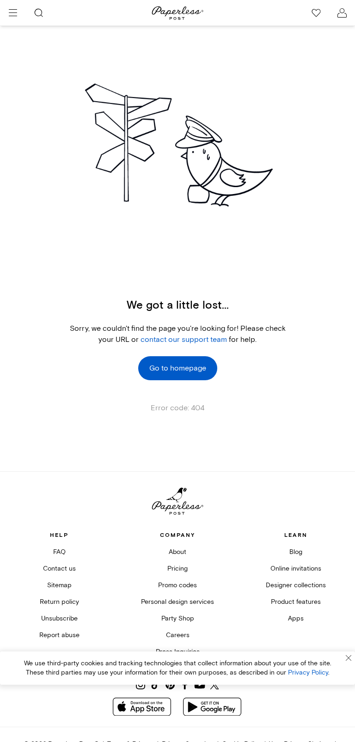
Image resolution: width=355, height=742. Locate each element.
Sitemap (59, 585)
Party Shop (177, 618)
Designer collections (296, 585)
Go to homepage (177, 368)
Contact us (59, 568)
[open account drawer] (342, 12)
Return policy (59, 602)
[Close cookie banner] (348, 657)
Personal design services (177, 602)
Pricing (177, 568)
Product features (296, 602)
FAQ (59, 552)
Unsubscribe (59, 618)
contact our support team (184, 339)
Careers (178, 635)
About (177, 552)
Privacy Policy (308, 672)
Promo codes (177, 585)
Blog (295, 552)
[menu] (13, 12)
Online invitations (295, 568)
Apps (296, 618)
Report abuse (59, 635)
